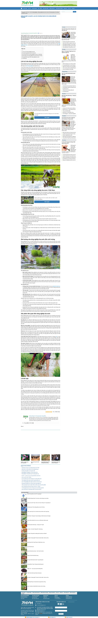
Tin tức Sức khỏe (35, 596)
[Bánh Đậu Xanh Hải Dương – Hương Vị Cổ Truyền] (66, 101)
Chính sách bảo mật (36, 592)
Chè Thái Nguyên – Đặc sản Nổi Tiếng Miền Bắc (70, 113)
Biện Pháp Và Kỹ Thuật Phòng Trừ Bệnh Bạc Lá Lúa (70, 136)
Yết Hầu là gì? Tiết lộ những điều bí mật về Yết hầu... (36, 507)
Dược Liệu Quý (34, 597)
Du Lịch (69, 8)
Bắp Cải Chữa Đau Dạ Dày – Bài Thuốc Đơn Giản (35, 551)
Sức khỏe (64, 140)
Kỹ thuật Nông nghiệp (25, 595)
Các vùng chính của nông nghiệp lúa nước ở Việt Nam (32, 54)
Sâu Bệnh (64, 115)
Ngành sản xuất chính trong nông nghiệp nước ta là (70, 66)
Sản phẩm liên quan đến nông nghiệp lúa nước (30, 57)
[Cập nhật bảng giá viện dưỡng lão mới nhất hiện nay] (66, 35)
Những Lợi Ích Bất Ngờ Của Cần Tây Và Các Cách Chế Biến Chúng (72, 160)
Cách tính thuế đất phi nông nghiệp (68, 69)
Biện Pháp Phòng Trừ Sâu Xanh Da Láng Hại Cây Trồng (36, 581)
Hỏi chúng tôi (66, 592)
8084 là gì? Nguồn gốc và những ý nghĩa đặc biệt (70, 63)
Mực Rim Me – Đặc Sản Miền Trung (68, 112)
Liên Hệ (23, 593)
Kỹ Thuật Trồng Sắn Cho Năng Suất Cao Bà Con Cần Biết (37, 533)
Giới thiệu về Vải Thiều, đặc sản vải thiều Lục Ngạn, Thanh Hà (72, 108)
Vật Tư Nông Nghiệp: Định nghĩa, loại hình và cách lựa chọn (32, 481)
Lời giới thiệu (29, 592)
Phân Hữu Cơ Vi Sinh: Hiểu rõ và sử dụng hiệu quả (30, 469)
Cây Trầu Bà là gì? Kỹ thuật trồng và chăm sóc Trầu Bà (31, 486)
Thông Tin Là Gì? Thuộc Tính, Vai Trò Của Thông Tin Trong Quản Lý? (38, 502)
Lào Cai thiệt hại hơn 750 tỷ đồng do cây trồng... (45, 462)
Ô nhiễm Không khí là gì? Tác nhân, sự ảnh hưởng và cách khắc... (38, 498)
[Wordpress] (30, 423)
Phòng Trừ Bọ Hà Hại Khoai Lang (32, 555)
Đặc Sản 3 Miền (45, 8)
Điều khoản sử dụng (44, 592)
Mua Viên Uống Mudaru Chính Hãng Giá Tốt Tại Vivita (71, 157)
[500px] (31, 423)
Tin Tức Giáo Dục (57, 598)
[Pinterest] (27, 423)
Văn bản (61, 592)
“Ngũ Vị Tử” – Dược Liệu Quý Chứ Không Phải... (35, 568)
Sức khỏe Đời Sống (59, 8)
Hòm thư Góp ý (69, 617)
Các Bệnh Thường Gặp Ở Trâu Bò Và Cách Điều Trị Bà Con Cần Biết (73, 133)
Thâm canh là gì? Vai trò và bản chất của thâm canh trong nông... (38, 511)
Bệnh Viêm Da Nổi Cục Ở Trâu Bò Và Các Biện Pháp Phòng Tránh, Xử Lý (73, 132)
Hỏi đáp (73, 8)
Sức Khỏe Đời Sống (35, 595)
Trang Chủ (23, 592)
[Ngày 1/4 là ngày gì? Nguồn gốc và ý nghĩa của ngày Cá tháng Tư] (66, 57)
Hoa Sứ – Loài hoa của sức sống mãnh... (24, 462)
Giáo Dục (65, 8)
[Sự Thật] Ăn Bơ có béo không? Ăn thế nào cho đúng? (71, 158)
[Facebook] (24, 423)
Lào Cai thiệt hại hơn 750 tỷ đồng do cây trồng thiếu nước (31, 478)
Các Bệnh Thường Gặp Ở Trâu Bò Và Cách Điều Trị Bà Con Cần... (38, 537)
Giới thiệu (25, 8)
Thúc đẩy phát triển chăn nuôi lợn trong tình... (56, 462)
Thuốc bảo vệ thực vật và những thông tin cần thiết (30, 467)
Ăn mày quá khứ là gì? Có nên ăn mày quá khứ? (70, 65)
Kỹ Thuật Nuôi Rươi (65, 91)
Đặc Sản (63, 93)
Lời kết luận (24, 58)
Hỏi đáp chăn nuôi (69, 597)
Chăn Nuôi (45, 596)
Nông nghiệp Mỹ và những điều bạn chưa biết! (70, 47)
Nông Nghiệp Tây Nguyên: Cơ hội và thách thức (30, 472)
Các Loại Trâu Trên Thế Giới (35, 462)
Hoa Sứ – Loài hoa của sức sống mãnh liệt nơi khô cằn (31, 475)
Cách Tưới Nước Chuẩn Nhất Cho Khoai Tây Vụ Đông (36, 586)
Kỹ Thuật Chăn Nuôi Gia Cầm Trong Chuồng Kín (35, 559)
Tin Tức (29, 8)
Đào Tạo (56, 596)
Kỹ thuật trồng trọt (24, 596)
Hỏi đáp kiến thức (69, 598)
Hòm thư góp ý (72, 592)
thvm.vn (40, 613)
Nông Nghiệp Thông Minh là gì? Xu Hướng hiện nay (30, 473)
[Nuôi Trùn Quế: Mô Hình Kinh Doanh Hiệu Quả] (66, 79)
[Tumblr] (28, 423)
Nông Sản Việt (52, 8)
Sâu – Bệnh (40, 8)
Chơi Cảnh (22, 598)
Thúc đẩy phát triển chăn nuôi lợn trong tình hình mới (31, 480)
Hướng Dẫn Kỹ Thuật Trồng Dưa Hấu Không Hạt (35, 564)
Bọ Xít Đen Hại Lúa (65, 88)
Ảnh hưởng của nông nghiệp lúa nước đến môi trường (32, 55)
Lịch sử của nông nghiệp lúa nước (28, 51)
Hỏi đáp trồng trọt (69, 596)
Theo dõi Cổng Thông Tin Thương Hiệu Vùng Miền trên (29, 33)
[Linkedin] (25, 423)
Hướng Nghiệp (57, 597)
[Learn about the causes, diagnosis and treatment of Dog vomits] (66, 123)
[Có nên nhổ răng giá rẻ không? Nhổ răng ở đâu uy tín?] (66, 148)
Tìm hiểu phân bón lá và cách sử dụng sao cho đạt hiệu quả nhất (33, 487)
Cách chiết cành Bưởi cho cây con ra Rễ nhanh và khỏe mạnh (37, 520)
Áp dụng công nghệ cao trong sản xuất (28, 470)
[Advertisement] (40, 25)
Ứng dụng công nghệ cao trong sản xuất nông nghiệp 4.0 (31, 483)
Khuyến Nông (34, 8)
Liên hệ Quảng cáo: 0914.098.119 (32, 617)
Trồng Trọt (45, 597)
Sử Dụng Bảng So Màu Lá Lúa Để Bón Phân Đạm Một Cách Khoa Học (73, 87)
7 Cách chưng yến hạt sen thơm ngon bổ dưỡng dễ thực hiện (72, 154)
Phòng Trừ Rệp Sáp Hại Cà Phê (67, 135)
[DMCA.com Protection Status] (71, 601)
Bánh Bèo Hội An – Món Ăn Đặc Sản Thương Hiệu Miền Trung (72, 109)
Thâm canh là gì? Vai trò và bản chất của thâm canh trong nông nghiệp (34, 484)
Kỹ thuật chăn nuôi (24, 597)
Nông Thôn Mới (52, 592)
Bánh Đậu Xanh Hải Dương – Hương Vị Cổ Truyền (35, 524)
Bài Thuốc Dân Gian (35, 598)
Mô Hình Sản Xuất (46, 598)
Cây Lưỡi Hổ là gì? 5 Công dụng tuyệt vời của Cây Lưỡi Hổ (31, 489)
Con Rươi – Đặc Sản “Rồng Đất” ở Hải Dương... (35, 529)
